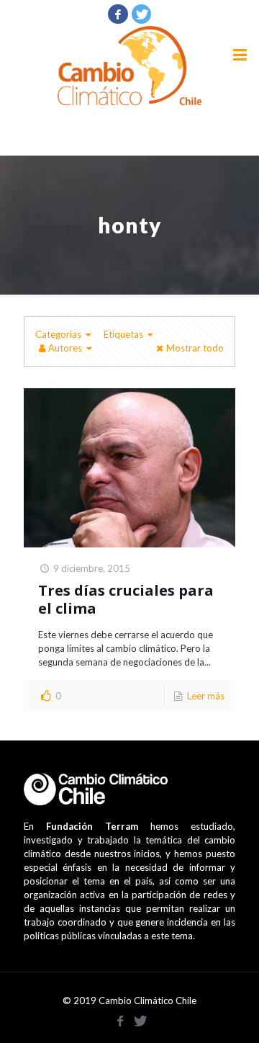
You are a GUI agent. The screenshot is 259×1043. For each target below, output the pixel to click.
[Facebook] (118, 13)
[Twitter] (142, 13)
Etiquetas (123, 334)
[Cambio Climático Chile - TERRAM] (129, 65)
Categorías (58, 334)
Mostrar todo (195, 348)
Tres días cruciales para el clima (126, 599)
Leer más (205, 696)
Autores (65, 348)
